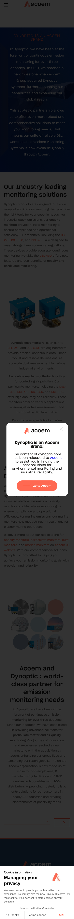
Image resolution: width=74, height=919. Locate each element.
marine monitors (37, 545)
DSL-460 (37, 240)
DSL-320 (17, 240)
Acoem (56, 458)
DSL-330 (57, 392)
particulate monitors (45, 540)
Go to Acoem (42, 485)
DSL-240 (13, 348)
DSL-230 (37, 392)
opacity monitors (16, 540)
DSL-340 (33, 348)
